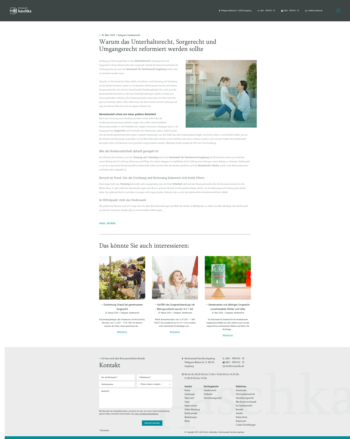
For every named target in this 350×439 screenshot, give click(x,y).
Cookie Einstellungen (246, 424)
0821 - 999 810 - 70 (267, 10)
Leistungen (190, 394)
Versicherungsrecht (213, 397)
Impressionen (191, 405)
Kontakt (239, 409)
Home (187, 390)
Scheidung (153, 157)
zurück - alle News (107, 223)
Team (187, 401)
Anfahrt (239, 413)
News (187, 420)
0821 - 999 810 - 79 (291, 10)
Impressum (241, 420)
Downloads (241, 390)
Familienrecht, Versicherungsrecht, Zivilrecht (20, 10)
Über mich (189, 397)
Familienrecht (134, 35)
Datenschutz (241, 417)
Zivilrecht (208, 394)
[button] (154, 384)
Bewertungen (191, 417)
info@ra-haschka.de (315, 10)
